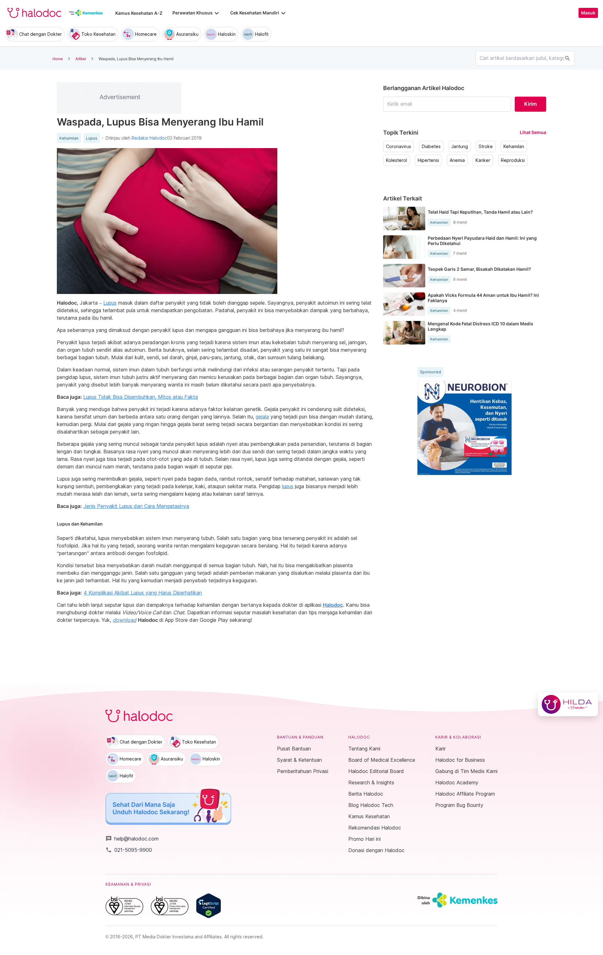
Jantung (459, 146)
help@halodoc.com (132, 838)
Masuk (588, 12)
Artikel (80, 58)
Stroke (486, 146)
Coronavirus (398, 146)
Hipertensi (428, 160)
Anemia (457, 160)
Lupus (91, 138)
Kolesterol (396, 160)
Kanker (482, 160)
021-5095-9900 (129, 850)
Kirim (530, 104)
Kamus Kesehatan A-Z (138, 13)
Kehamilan (69, 138)
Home (57, 58)
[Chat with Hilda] (568, 704)
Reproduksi (513, 160)
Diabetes (431, 146)
